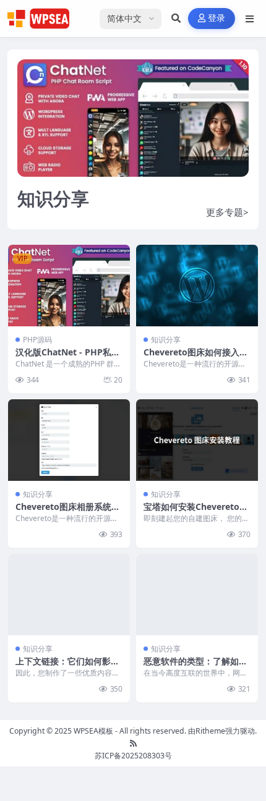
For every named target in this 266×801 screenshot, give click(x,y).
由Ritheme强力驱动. (222, 731)
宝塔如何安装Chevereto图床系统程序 (196, 512)
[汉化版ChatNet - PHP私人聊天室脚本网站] (69, 285)
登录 (217, 18)
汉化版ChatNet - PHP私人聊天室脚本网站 (67, 357)
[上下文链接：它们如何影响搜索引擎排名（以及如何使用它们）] (69, 594)
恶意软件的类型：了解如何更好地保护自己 (195, 666)
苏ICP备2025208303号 (133, 755)
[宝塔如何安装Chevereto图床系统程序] (197, 439)
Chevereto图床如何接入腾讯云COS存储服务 (196, 357)
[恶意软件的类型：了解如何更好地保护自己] (197, 594)
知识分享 (166, 339)
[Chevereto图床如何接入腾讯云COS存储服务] (197, 285)
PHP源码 (37, 339)
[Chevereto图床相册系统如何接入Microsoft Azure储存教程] (69, 439)
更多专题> (227, 212)
